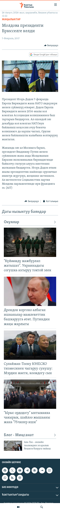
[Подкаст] (20, 478)
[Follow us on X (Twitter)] (12, 470)
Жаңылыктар (11, 19)
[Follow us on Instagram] (49, 470)
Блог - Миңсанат (19, 435)
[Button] (51, 45)
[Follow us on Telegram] (27, 470)
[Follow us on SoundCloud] (42, 470)
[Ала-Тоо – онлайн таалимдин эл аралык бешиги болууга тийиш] (13, 446)
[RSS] (12, 478)
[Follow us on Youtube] (20, 470)
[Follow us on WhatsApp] (5, 478)
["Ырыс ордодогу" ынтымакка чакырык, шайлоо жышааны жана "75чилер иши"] (30, 394)
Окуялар (11, 222)
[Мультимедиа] (18, 507)
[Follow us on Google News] (35, 470)
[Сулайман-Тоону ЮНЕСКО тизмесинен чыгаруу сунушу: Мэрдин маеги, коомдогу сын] (30, 345)
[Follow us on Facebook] (5, 470)
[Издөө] (41, 507)
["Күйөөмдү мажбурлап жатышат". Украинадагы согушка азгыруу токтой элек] (30, 242)
